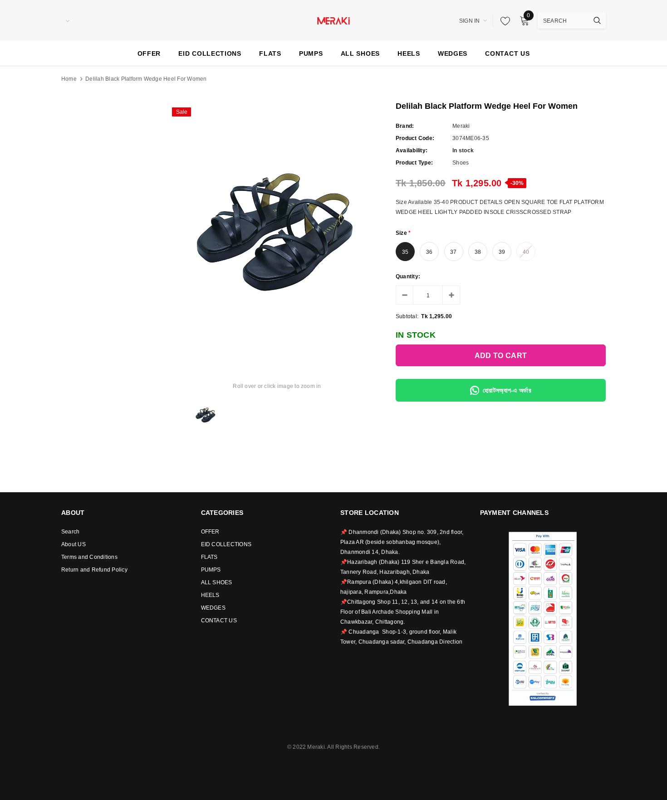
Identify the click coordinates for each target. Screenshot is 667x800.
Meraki (461, 126)
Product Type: (414, 163)
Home (69, 79)
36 (429, 252)
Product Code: (415, 138)
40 (526, 252)
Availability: (411, 150)
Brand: (405, 126)
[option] (277, 225)
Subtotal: (407, 316)
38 (478, 252)
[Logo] (333, 20)
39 (502, 252)
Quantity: (408, 276)
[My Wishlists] (503, 21)
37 (453, 252)
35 (405, 252)
